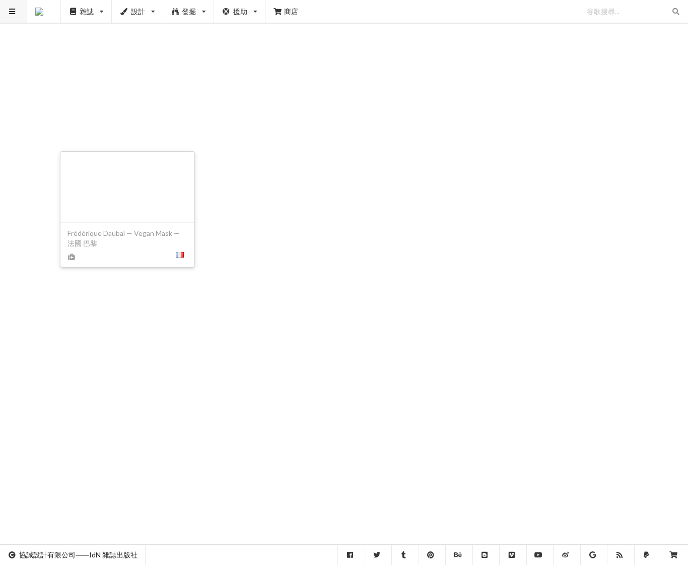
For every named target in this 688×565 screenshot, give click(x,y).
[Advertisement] (344, 70)
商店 (291, 11)
